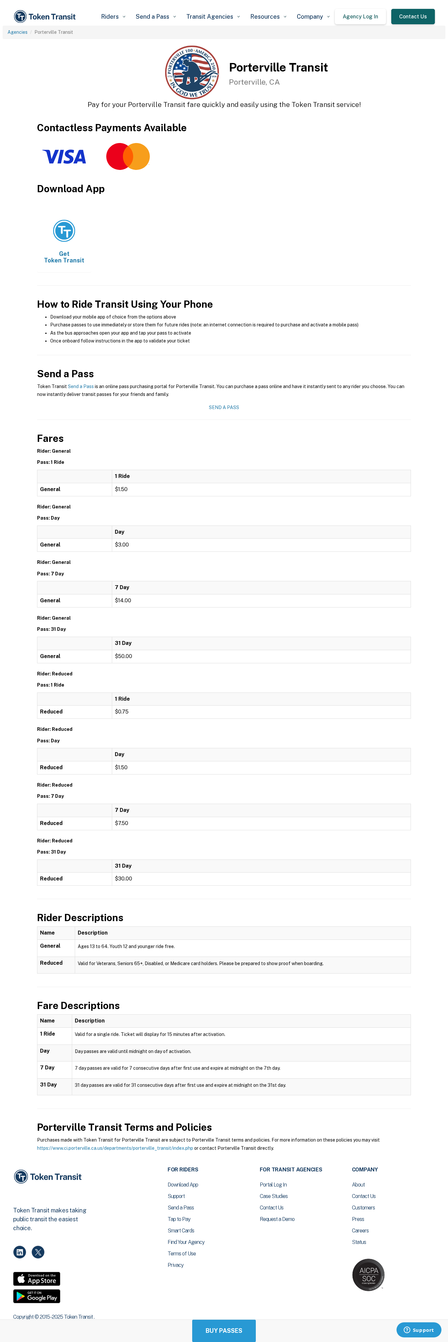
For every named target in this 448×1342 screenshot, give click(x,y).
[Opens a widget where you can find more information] (418, 1330)
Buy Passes (224, 1330)
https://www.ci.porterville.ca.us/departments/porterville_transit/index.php (115, 1148)
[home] (46, 16)
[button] (113, 16)
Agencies (18, 32)
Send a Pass (81, 386)
